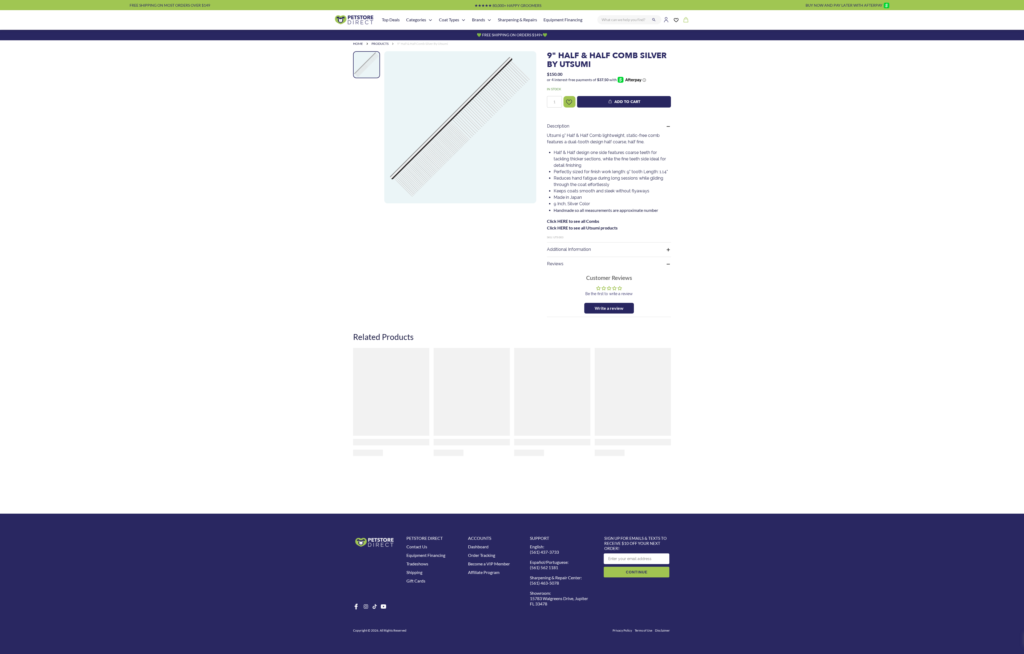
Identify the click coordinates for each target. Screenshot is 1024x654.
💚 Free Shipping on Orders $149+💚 (512, 35)
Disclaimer (662, 630)
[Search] (654, 20)
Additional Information (569, 249)
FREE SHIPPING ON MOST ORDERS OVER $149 (170, 5)
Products (380, 44)
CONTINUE (636, 572)
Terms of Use (643, 630)
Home (358, 44)
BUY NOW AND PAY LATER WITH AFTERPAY (844, 5)
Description (558, 126)
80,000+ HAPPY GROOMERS (507, 5)
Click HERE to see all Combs (573, 221)
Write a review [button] (609, 308)
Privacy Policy (622, 630)
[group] (460, 127)
